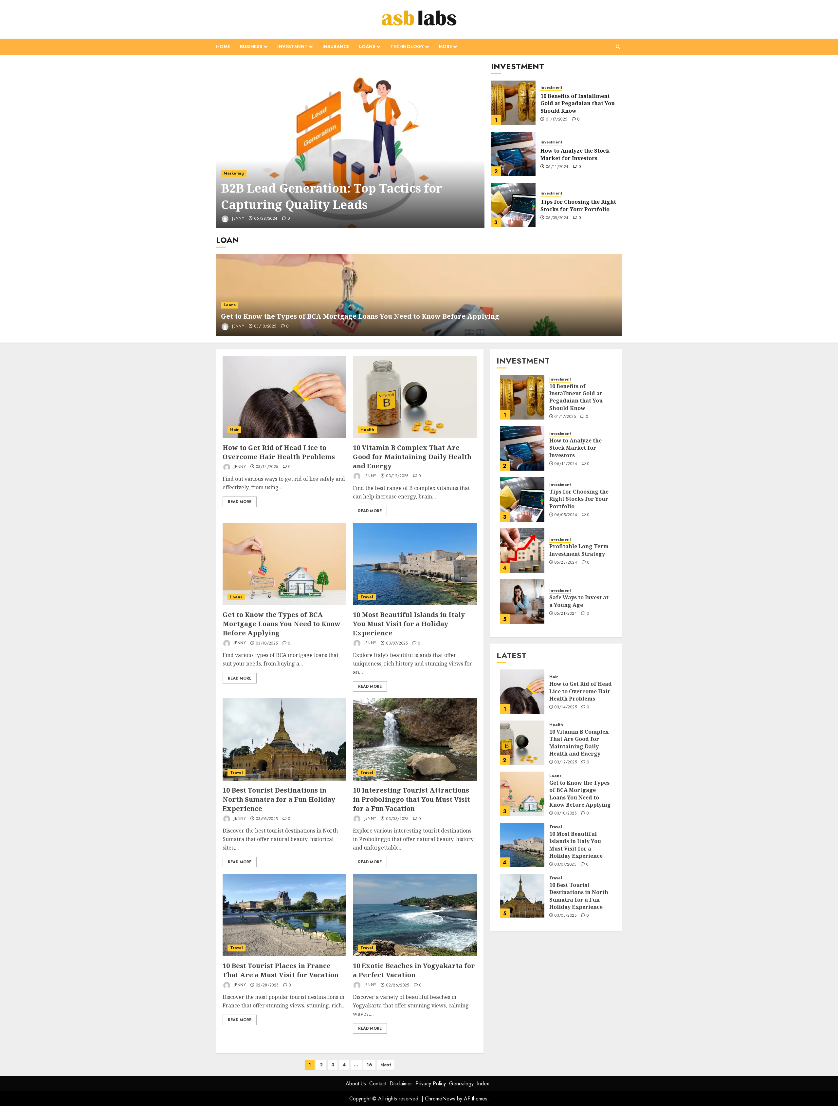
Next (385, 1064)
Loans (367, 46)
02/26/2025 (397, 985)
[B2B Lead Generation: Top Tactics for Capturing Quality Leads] (350, 144)
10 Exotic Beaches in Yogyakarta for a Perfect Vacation (414, 970)
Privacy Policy (430, 1083)
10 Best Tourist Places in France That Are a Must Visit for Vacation (280, 970)
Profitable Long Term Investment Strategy (579, 550)
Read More (239, 502)
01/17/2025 (556, 119)
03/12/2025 (397, 476)
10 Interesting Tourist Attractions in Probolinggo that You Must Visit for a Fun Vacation (411, 799)
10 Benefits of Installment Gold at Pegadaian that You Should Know (577, 103)
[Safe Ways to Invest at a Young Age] (522, 601)
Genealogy (461, 1083)
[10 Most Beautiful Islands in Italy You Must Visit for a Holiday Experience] (415, 564)
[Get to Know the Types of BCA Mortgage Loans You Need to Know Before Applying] (284, 564)
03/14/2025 (267, 467)
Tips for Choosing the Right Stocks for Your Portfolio (578, 205)
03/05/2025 (267, 819)
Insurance (335, 46)
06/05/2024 (557, 218)
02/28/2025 (267, 985)
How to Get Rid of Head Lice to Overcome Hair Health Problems (279, 452)
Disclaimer (401, 1083)
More (445, 46)
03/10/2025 (265, 326)
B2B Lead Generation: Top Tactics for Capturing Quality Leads (331, 196)
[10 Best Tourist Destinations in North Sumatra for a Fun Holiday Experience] (284, 739)
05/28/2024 (566, 562)
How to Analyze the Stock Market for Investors (575, 154)
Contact (377, 1083)
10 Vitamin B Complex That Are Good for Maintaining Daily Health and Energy (412, 456)
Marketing (234, 173)
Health (367, 430)
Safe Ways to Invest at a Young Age (579, 601)
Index (483, 1083)
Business (251, 46)
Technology (407, 46)
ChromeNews (440, 1098)
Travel (366, 597)
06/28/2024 (266, 218)
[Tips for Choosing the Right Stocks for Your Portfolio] (513, 205)
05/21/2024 (566, 613)
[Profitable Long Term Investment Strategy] (522, 550)
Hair (234, 430)
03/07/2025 (397, 643)
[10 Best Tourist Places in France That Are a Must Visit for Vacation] (284, 915)
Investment (292, 46)
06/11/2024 (557, 167)
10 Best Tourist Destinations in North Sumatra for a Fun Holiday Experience (279, 799)
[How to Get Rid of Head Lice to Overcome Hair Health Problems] (284, 397)
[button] (618, 46)
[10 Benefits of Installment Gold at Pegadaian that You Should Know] (513, 103)
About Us (356, 1083)
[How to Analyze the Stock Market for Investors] (513, 154)
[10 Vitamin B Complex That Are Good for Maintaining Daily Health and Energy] (415, 397)
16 (369, 1064)
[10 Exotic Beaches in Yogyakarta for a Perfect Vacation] (415, 915)
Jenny (237, 218)
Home (223, 46)
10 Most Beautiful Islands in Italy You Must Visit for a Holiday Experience (409, 623)
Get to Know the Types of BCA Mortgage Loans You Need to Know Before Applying (360, 316)
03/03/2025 (397, 819)
